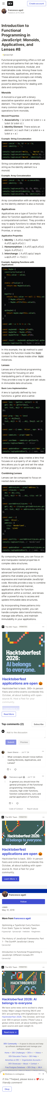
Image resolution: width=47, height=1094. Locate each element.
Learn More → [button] (10, 879)
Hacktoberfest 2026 (11, 1016)
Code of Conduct (16, 809)
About (25, 1064)
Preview (24, 742)
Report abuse (32, 809)
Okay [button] (7, 1089)
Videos (38, 1053)
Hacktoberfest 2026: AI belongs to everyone (19, 1001)
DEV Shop (31, 1067)
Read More (9, 714)
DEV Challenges (18, 1053)
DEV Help (33, 1056)
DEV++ (30, 1053)
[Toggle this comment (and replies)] (3, 757)
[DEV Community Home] (10, 3)
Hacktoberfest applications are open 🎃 (22, 681)
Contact (34, 1064)
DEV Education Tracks (18, 1056)
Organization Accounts (31, 1060)
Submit (11, 742)
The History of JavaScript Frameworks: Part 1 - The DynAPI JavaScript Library (23, 941)
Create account (36, 3)
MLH (40, 1067)
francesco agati (15, 10)
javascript (8, 54)
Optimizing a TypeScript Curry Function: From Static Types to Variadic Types (21, 928)
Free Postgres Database (15, 1067)
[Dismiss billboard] (43, 1074)
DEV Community (10, 1044)
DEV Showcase (14, 1064)
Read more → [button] (10, 1032)
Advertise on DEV (12, 1060)
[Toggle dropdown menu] (43, 627)
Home (7, 1053)
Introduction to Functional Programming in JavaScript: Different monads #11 (22, 955)
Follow (23, 901)
